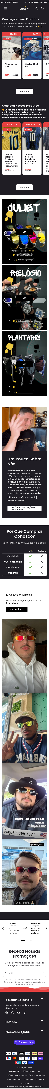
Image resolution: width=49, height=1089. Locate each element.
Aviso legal (26, 1083)
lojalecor (28, 1068)
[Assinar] (43, 973)
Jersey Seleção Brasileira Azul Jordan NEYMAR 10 (31, 159)
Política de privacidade (17, 1075)
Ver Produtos (16, 609)
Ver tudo (24, 91)
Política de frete (14, 1079)
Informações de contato (34, 1079)
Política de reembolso (31, 1071)
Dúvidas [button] (11, 1022)
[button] (5, 9)
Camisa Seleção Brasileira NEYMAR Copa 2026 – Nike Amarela (11, 160)
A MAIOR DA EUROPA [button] (18, 1000)
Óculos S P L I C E (31, 65)
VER (24, 232)
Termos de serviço (37, 1075)
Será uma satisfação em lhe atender (24, 508)
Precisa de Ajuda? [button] (17, 1032)
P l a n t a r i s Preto (11, 65)
